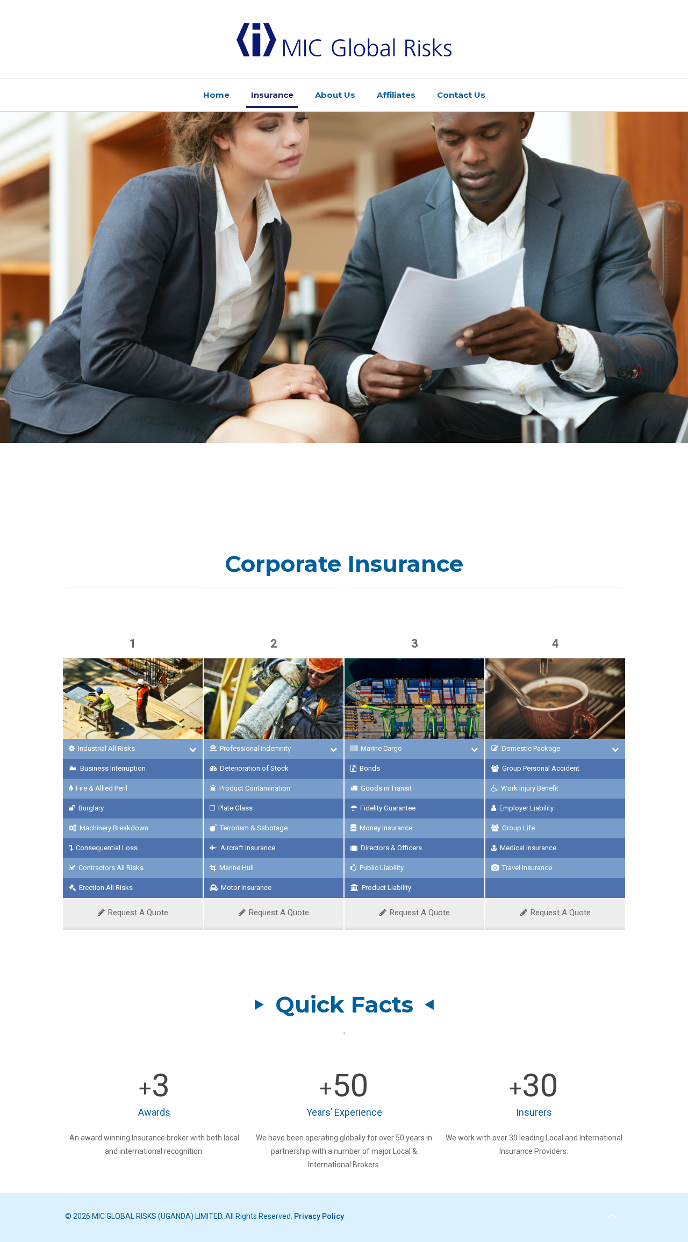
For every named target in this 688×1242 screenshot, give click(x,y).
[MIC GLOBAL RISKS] (344, 39)
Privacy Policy (319, 1216)
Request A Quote (138, 912)
